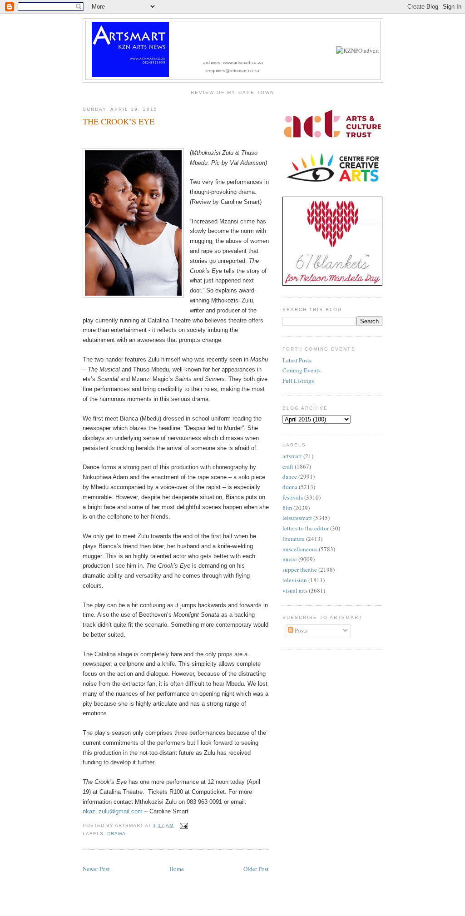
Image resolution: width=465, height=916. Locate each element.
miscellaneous (299, 549)
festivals (292, 497)
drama (116, 833)
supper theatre (299, 569)
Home (176, 869)
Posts (300, 630)
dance (289, 476)
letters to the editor (305, 528)
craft (287, 466)
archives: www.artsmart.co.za (233, 62)
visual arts (294, 590)
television (294, 580)
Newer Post (96, 869)
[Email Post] (182, 825)
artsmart (292, 456)
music (289, 559)
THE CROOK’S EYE (118, 121)
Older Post (256, 869)
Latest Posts (297, 360)
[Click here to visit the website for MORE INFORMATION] (357, 50)
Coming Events (301, 370)
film (287, 508)
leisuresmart (297, 518)
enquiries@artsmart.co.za (232, 70)
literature (293, 539)
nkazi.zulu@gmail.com (113, 811)
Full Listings (298, 380)
